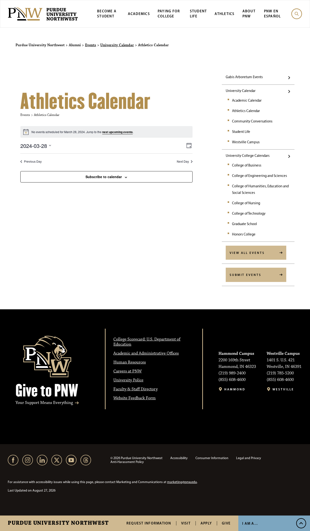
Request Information (148, 523)
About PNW (249, 13)
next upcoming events (117, 132)
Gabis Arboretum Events (244, 77)
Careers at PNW (127, 371)
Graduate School (244, 224)
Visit (186, 523)
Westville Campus (246, 142)
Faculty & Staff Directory (135, 389)
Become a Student (106, 13)
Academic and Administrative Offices (146, 353)
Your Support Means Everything (44, 402)
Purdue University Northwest (58, 523)
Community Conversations (252, 121)
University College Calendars (248, 155)
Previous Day (33, 161)
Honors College (244, 234)
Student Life (241, 131)
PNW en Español (272, 13)
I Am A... (250, 523)
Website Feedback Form (134, 398)
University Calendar (117, 45)
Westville (283, 389)
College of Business (246, 165)
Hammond (234, 389)
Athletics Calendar (246, 111)
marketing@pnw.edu (182, 482)
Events (90, 45)
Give (226, 523)
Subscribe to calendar (103, 176)
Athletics (224, 13)
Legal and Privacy (248, 458)
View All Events (247, 253)
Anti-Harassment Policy (127, 462)
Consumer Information (211, 458)
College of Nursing (246, 203)
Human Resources (129, 362)
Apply (206, 523)
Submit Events (245, 275)
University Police (128, 380)
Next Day (183, 161)
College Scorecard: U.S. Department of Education (146, 342)
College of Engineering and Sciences (259, 176)
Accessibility (179, 458)
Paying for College (169, 13)
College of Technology (248, 213)
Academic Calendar (247, 100)
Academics (139, 13)
